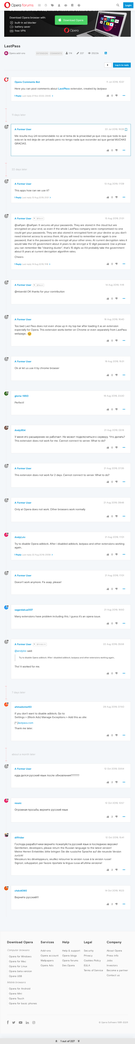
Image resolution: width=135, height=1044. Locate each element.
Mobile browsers (16, 982)
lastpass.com (25, 722)
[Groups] (65, 5)
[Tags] (52, 5)
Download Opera (73, 20)
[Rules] (72, 5)
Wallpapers (47, 960)
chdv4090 (21, 890)
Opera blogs (69, 955)
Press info (112, 955)
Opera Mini (15, 993)
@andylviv (20, 650)
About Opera (114, 950)
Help (65, 942)
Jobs (109, 960)
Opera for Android (19, 988)
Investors (112, 965)
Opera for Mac (17, 961)
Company (114, 942)
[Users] (59, 5)
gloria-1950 (21, 395)
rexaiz (18, 803)
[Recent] (46, 5)
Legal (88, 942)
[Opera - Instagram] (34, 1022)
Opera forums (70, 960)
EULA (87, 965)
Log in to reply (122, 65)
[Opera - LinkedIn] (27, 1022)
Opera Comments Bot (27, 82)
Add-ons (46, 950)
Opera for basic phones (23, 1003)
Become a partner (117, 970)
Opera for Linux (18, 966)
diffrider (19, 837)
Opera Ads (47, 965)
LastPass (64, 88)
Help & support (71, 950)
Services (47, 942)
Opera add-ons (17, 53)
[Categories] (39, 5)
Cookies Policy (92, 960)
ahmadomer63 (23, 706)
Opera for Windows (20, 956)
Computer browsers (18, 950)
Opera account (50, 955)
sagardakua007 (24, 609)
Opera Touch (16, 998)
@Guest (39, 218)
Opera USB (15, 976)
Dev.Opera (68, 965)
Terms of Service (93, 970)
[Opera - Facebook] (7, 1022)
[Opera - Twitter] (13, 1022)
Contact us (113, 975)
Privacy (88, 955)
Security (89, 950)
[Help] (79, 5)
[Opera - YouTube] (20, 1022)
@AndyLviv (41, 644)
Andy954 (20, 430)
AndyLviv (20, 537)
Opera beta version (20, 971)
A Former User (23, 129)
